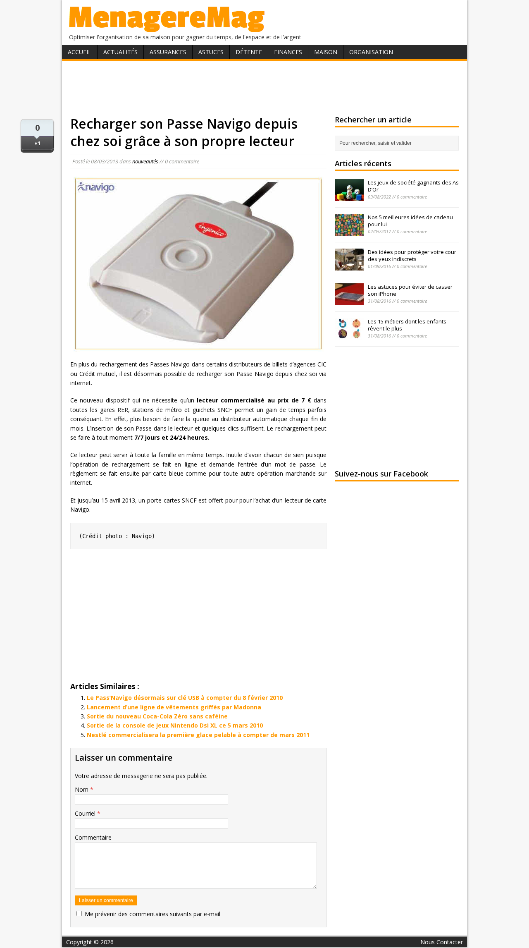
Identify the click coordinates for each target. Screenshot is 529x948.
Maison (325, 52)
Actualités (120, 52)
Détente (249, 52)
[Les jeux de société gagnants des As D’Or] (349, 196)
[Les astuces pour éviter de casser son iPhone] (349, 300)
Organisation (371, 52)
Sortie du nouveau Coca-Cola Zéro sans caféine (157, 716)
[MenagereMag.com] (167, 29)
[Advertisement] (264, 88)
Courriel (86, 813)
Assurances (168, 52)
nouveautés (145, 161)
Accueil (79, 52)
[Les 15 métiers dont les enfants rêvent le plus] (349, 335)
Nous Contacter (441, 942)
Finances (288, 52)
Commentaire (93, 837)
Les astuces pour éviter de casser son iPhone (410, 290)
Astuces (211, 52)
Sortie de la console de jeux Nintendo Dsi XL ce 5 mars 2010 (175, 725)
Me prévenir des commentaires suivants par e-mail (152, 914)
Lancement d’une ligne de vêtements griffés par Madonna (174, 707)
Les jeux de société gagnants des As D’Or (413, 186)
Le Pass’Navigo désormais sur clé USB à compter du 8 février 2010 (185, 697)
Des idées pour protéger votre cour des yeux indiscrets (412, 255)
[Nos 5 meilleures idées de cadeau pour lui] (349, 231)
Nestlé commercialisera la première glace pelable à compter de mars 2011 (198, 735)
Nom (82, 789)
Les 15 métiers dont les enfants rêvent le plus (407, 325)
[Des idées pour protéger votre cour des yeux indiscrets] (349, 266)
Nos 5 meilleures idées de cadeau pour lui (410, 220)
